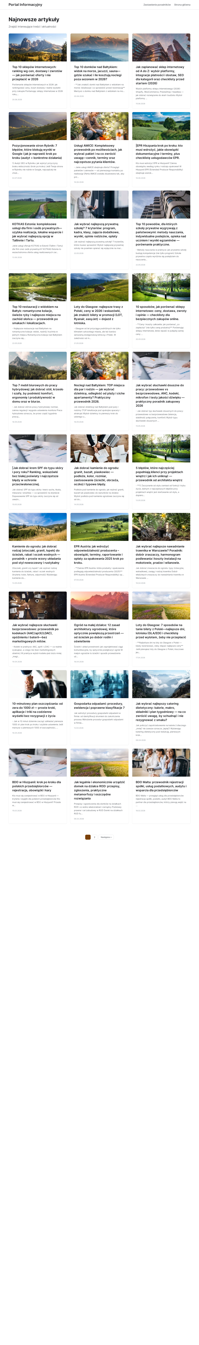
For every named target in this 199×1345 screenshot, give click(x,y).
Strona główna (182, 4)
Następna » (106, 837)
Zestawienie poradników (157, 4)
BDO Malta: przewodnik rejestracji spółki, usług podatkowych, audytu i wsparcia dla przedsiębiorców (161, 786)
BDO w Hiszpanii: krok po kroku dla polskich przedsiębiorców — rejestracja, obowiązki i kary (36, 786)
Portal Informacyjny (25, 4)
